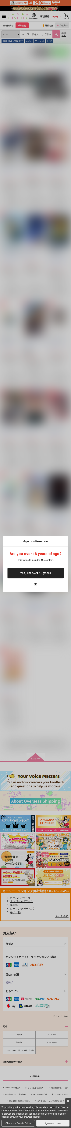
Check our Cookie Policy (18, 1123)
